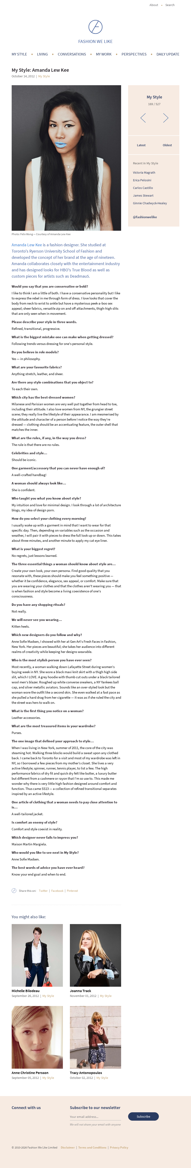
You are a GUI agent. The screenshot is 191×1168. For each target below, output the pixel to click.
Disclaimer (68, 1147)
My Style (19, 54)
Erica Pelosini (142, 180)
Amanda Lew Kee (27, 244)
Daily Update (168, 54)
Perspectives (134, 54)
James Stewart (143, 195)
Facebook (57, 891)
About (154, 5)
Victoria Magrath (144, 172)
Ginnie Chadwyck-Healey (150, 203)
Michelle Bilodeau (26, 990)
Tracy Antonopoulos (86, 1072)
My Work (104, 54)
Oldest (167, 145)
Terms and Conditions (92, 1147)
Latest (141, 145)
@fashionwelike (145, 217)
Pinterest (72, 891)
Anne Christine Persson (30, 1072)
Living (42, 54)
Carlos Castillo (143, 188)
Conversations (72, 54)
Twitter (43, 891)
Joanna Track (80, 990)
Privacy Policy (119, 1147)
